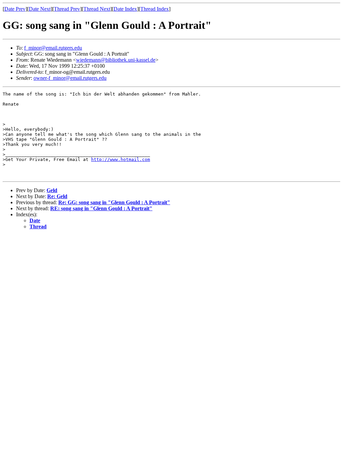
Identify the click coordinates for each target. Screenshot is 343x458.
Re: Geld (57, 196)
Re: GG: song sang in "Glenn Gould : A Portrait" (114, 202)
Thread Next (96, 9)
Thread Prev (67, 9)
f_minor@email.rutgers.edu (53, 48)
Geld (52, 190)
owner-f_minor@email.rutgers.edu (70, 78)
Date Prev (14, 9)
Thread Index (154, 9)
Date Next (40, 9)
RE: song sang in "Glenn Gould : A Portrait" (101, 208)
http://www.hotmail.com (120, 159)
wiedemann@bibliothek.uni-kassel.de (115, 60)
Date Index (125, 9)
